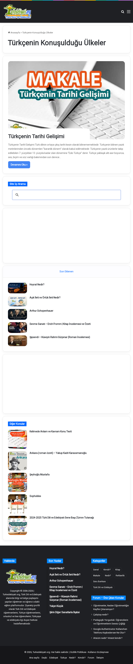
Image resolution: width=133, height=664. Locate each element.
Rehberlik (120, 575)
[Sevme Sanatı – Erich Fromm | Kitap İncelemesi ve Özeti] (17, 327)
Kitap (117, 569)
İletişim (100, 657)
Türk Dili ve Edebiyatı (103, 587)
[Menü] (128, 13)
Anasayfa (15, 32)
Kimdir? (107, 569)
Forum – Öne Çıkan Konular (108, 597)
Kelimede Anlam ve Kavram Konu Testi (51, 431)
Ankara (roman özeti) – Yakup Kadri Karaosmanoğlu (58, 453)
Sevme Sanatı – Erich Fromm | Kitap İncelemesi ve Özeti (60, 324)
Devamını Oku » (19, 164)
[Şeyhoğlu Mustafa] (17, 482)
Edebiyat (53, 657)
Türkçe (63, 657)
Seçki (44, 657)
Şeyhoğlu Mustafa (40, 474)
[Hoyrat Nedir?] (17, 288)
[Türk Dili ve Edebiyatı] (18, 11)
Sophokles (35, 496)
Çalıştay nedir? (100, 614)
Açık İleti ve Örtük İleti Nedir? (45, 297)
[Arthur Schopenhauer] (17, 314)
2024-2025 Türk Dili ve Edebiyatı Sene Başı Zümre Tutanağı (62, 517)
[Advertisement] (66, 235)
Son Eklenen (66, 271)
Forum (91, 657)
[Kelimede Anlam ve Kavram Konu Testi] (17, 439)
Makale (96, 575)
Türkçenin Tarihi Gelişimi (36, 136)
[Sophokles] (17, 503)
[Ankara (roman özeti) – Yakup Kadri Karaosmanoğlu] (17, 460)
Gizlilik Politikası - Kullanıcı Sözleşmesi (89, 652)
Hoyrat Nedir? (37, 284)
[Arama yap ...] (122, 13)
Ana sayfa (34, 657)
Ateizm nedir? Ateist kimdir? (107, 638)
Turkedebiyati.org (41, 652)
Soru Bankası (99, 581)
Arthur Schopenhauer (41, 310)
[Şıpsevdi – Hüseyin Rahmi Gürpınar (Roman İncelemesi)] (17, 340)
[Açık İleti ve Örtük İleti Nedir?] (17, 301)
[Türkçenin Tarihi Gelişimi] (66, 100)
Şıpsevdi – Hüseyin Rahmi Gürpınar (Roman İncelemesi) (60, 337)
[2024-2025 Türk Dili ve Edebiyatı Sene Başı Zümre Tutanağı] (17, 525)
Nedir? (108, 575)
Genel (96, 569)
